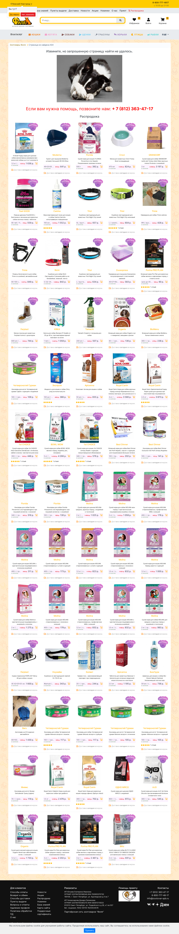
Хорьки (122, 34)
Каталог (17, 34)
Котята (52, 34)
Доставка (74, 10)
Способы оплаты (19, 892)
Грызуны (104, 34)
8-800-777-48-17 (160, 895)
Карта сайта (43, 908)
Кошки (36, 34)
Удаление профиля (20, 908)
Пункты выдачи (58, 10)
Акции (95, 10)
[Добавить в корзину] (36, 163)
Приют (123, 10)
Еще (164, 34)
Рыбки (155, 34)
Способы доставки (20, 898)
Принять (89, 930)
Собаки (70, 34)
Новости (85, 10)
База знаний (42, 10)
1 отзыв (121, 228)
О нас (114, 10)
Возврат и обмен (19, 895)
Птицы (138, 34)
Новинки (105, 10)
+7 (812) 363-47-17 (159, 892)
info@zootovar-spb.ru (158, 898)
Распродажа (137, 10)
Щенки (86, 34)
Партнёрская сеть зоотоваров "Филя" (84, 911)
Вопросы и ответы (19, 904)
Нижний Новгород (21, 4)
